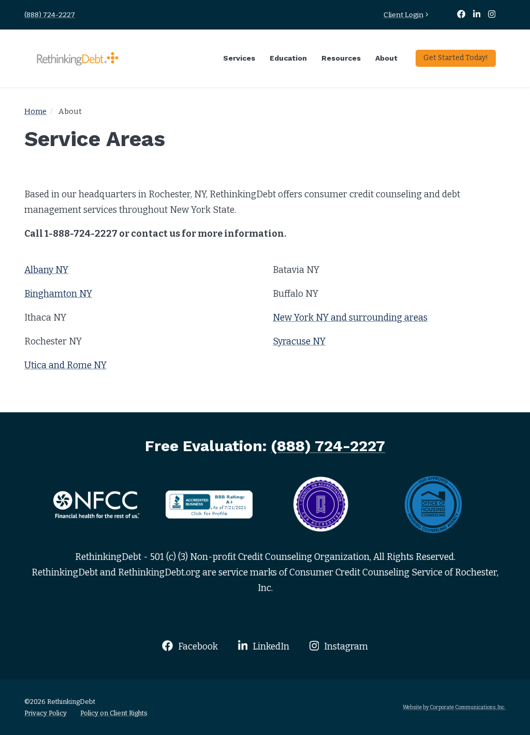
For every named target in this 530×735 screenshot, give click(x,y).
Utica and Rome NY (65, 365)
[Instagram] (492, 14)
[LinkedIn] (478, 14)
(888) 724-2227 (49, 14)
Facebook (196, 646)
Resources (341, 58)
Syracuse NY (299, 341)
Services (239, 58)
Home (35, 111)
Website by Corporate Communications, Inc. (454, 707)
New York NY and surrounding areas (350, 317)
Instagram (345, 646)
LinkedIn (270, 646)
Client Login (403, 15)
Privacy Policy (45, 713)
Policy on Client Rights (114, 713)
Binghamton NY (58, 294)
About (386, 58)
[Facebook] (461, 14)
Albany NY (46, 270)
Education (288, 58)
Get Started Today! (455, 57)
